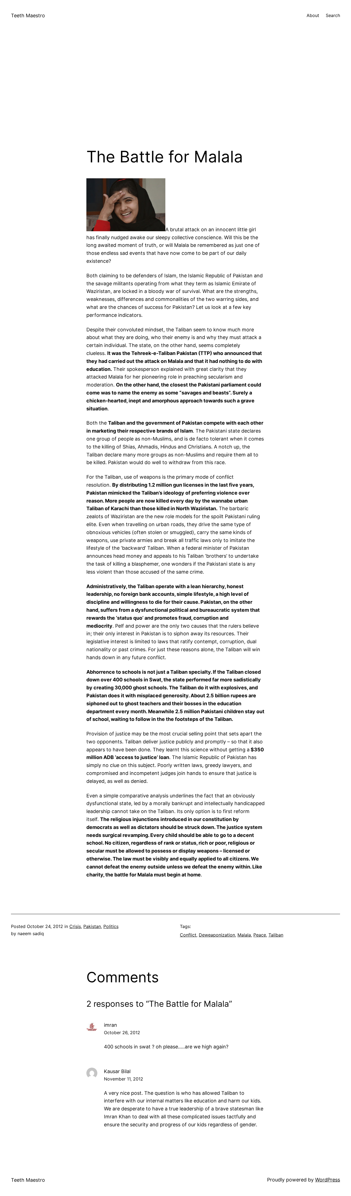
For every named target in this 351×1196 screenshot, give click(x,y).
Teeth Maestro (28, 15)
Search (333, 15)
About (313, 15)
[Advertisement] (175, 89)
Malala (244, 935)
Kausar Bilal (117, 1071)
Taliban (275, 935)
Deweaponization (217, 935)
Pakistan (92, 926)
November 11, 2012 (123, 1079)
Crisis (75, 926)
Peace (259, 935)
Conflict (188, 935)
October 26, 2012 (122, 1032)
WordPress (327, 1180)
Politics (110, 926)
